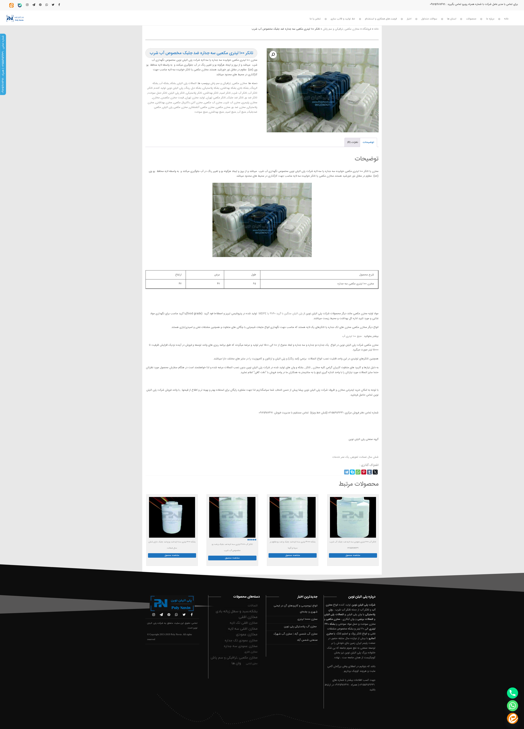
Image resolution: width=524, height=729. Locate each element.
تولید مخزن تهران (195, 97)
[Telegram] (346, 472)
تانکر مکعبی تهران (216, 97)
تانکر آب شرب (239, 93)
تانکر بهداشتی (210, 93)
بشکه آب (164, 83)
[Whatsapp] (512, 705)
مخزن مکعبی (223, 107)
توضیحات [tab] (368, 142)
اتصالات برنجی (365, 619)
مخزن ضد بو (239, 107)
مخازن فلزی (250, 652)
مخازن (156, 97)
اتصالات (252, 606)
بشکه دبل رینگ (192, 88)
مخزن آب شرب (232, 102)
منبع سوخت (201, 112)
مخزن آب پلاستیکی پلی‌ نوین (300, 626)
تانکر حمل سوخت (157, 93)
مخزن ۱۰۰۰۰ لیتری (307, 619)
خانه (506, 18)
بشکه (173, 83)
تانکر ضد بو (251, 97)
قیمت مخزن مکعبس (172, 97)
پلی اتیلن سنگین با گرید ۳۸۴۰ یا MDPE (281, 313)
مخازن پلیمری (249, 102)
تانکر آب (252, 93)
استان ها (451, 18)
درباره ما (490, 18)
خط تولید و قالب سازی (343, 18)
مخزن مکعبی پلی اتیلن (175, 107)
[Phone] (512, 693)
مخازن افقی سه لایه (242, 628)
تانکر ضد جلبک (235, 97)
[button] (273, 54)
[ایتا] (512, 718)
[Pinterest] (363, 472)
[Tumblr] (369, 472)
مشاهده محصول (353, 555)
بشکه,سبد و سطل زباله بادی (236, 611)
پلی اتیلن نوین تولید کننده (168, 88)
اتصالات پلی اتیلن (186, 83)
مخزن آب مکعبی (213, 102)
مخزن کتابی (251, 663)
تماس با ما (315, 18)
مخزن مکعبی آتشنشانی (202, 107)
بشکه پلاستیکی (211, 88)
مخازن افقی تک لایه (243, 623)
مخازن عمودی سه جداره (240, 646)
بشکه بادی (243, 88)
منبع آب (241, 112)
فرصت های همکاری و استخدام (381, 18)
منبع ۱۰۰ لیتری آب (352, 336)
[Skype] (352, 472)
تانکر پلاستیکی (194, 93)
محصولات (471, 18)
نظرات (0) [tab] (352, 142)
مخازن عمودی (246, 634)
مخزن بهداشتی (164, 102)
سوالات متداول (429, 18)
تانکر (150, 88)
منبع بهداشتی (216, 112)
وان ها (236, 663)
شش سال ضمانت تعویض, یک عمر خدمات (355, 457)
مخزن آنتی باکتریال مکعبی (188, 102)
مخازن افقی (248, 617)
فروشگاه (367, 29)
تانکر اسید (225, 93)
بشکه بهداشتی (228, 88)
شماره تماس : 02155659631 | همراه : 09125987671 (3, 64)
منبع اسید (230, 112)
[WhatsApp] (358, 472)
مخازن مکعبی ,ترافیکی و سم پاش (341, 29)
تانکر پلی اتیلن (177, 93)
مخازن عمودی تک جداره (241, 640)
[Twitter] (375, 472)
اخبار (409, 18)
